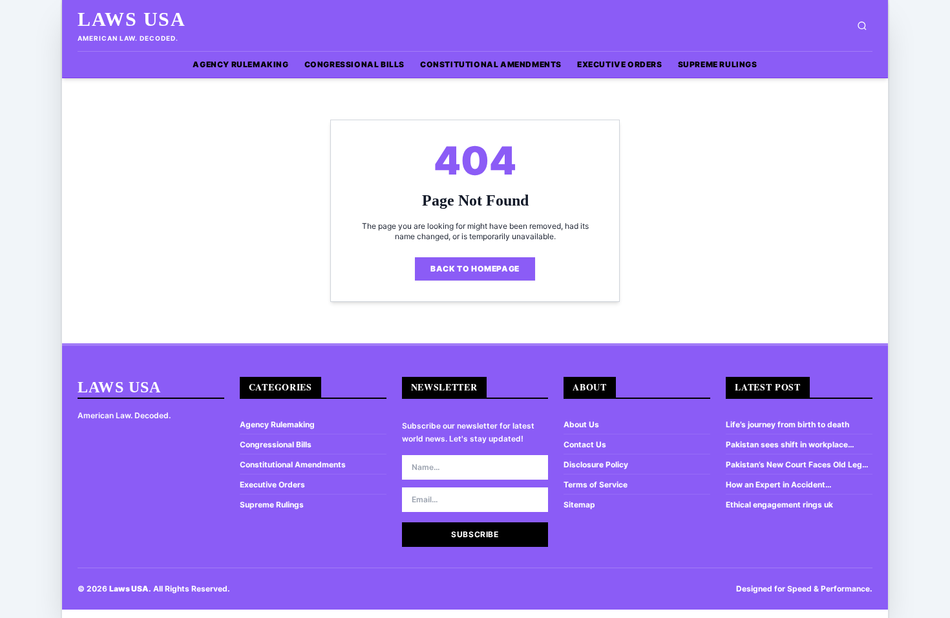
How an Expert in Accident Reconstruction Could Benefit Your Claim (791, 485)
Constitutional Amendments (491, 64)
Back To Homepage (475, 268)
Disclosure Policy (596, 464)
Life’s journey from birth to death (787, 424)
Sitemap (579, 504)
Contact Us (585, 444)
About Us (581, 424)
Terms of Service (596, 484)
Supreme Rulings (717, 64)
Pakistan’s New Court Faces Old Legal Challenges (797, 465)
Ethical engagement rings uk (779, 504)
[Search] (862, 26)
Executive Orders (619, 64)
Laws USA (131, 19)
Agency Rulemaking (240, 64)
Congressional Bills (354, 64)
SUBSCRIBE (474, 534)
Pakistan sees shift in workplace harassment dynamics (787, 445)
